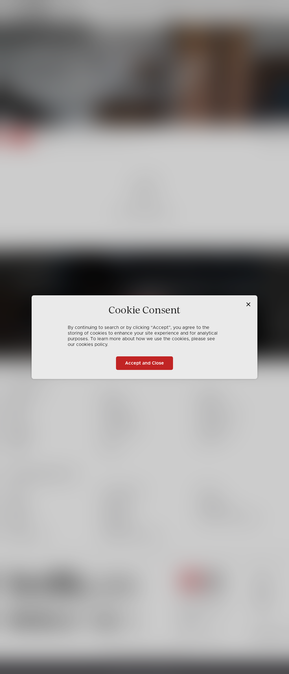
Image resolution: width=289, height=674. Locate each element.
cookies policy (91, 344)
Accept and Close (144, 363)
